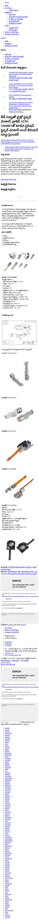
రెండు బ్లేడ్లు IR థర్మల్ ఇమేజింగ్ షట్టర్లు (20, 98)
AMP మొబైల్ (24, 660)
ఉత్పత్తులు (8, 12)
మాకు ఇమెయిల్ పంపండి (8, 179)
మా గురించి (8, 8)
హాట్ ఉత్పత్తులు (6, 660)
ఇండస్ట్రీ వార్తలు (13, 27)
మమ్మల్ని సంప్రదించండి (12, 34)
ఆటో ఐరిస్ (12, 14)
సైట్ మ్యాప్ (15, 660)
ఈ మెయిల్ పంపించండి (8, 664)
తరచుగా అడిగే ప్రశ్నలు (12, 32)
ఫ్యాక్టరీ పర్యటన (13, 10)
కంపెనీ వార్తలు (13, 30)
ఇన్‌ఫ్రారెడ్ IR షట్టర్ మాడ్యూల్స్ (18, 17)
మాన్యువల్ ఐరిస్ (14, 21)
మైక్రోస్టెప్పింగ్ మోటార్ (15, 23)
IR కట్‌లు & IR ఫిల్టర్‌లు (16, 19)
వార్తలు (7, 25)
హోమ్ (7, 6)
